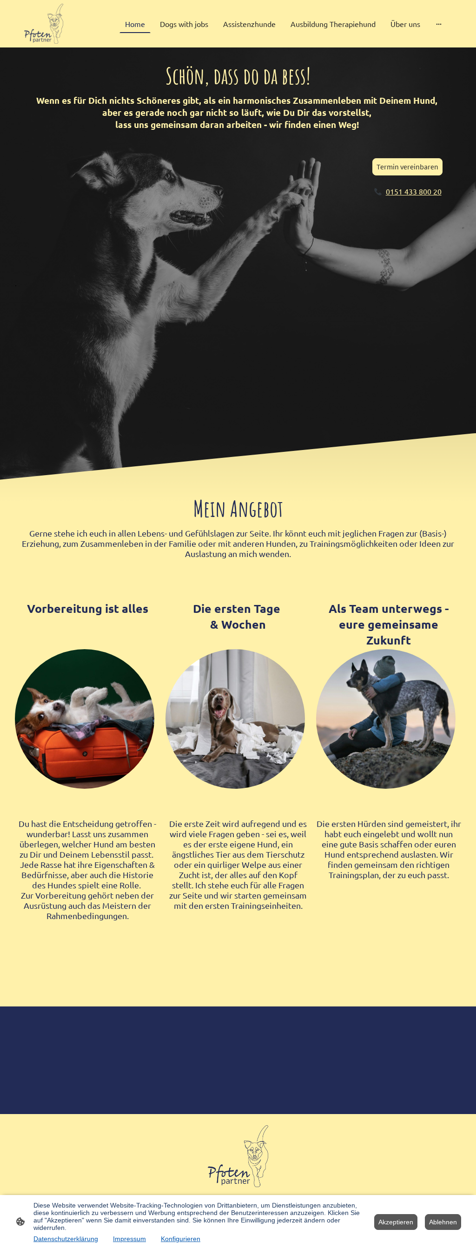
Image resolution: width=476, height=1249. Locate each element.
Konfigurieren (180, 1238)
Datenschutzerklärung (65, 1238)
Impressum (129, 1238)
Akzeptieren (395, 1222)
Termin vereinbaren (407, 166)
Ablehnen (443, 1222)
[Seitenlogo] (43, 24)
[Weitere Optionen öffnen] (439, 24)
